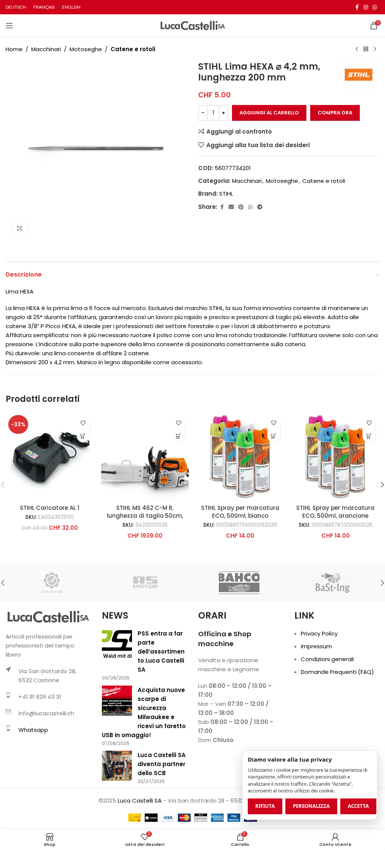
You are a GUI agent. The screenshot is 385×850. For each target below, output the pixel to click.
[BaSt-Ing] (332, 583)
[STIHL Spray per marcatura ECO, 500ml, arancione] (336, 456)
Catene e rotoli (133, 49)
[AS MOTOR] (145, 583)
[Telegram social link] (260, 207)
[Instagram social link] (365, 7)
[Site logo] (192, 25)
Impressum (316, 646)
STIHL (226, 194)
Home (14, 49)
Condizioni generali (327, 659)
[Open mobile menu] (9, 25)
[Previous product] (356, 49)
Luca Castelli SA (140, 800)
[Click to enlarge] (19, 228)
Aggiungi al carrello (269, 112)
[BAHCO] (239, 583)
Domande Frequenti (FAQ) (337, 672)
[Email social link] (231, 207)
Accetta (358, 806)
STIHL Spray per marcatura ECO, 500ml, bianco (240, 512)
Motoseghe (86, 49)
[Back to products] (365, 49)
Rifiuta (265, 806)
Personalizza (311, 806)
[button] (83, 435)
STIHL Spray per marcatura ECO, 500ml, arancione (335, 512)
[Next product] (374, 49)
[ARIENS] (52, 583)
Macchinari (46, 49)
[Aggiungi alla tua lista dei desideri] (83, 422)
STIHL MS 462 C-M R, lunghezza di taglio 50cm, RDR (145, 516)
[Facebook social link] (356, 7)
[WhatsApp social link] (374, 7)
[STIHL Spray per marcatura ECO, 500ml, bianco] (240, 456)
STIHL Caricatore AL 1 (49, 508)
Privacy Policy (319, 633)
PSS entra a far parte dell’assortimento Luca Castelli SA (161, 652)
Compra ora (335, 112)
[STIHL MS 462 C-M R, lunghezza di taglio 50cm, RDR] (145, 456)
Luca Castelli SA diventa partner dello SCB (162, 764)
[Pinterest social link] (241, 207)
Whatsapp (33, 730)
